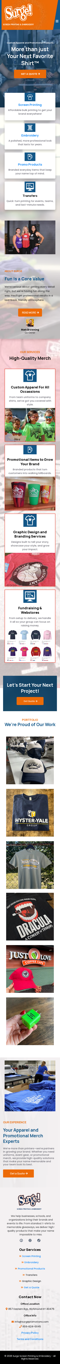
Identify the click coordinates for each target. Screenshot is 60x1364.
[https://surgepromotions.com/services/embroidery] (30, 127)
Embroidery (30, 135)
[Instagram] (30, 1240)
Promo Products (30, 164)
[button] (57, 21)
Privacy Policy (30, 1332)
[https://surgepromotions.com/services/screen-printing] (30, 97)
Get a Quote (31, 1287)
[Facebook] (21, 1240)
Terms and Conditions (30, 1339)
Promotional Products (31, 1268)
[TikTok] (38, 1240)
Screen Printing (30, 105)
